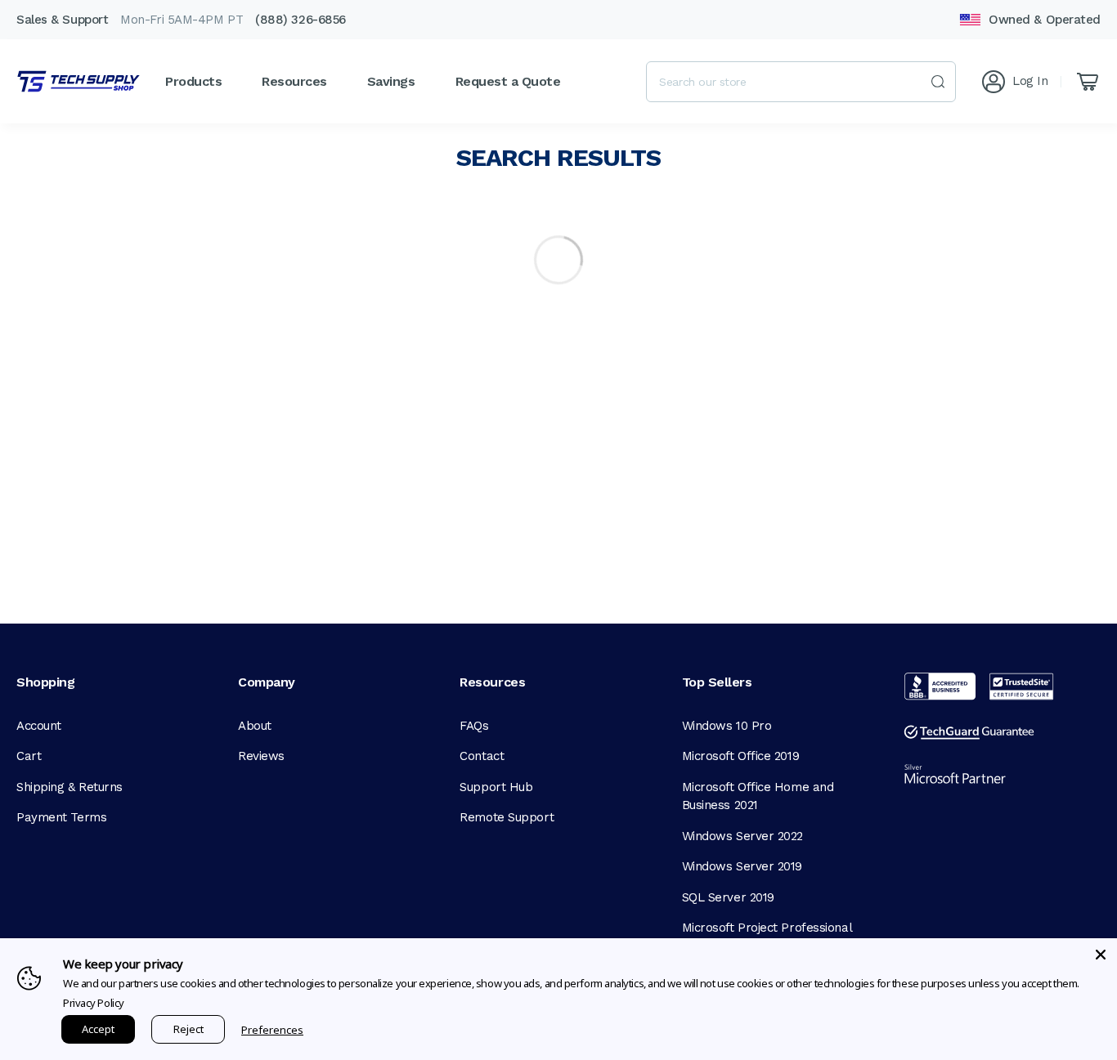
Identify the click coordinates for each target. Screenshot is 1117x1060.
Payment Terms (61, 817)
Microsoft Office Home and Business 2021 (758, 796)
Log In (1029, 81)
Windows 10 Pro (727, 725)
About (254, 725)
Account (38, 725)
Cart (28, 756)
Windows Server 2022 (742, 836)
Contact (482, 756)
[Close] (1100, 954)
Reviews (261, 756)
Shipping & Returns (69, 787)
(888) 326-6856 (300, 19)
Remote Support (507, 817)
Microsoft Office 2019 (741, 756)
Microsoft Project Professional (767, 927)
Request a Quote (508, 81)
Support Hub (496, 787)
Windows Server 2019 (742, 866)
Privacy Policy (93, 1002)
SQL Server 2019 (728, 897)
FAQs (474, 725)
